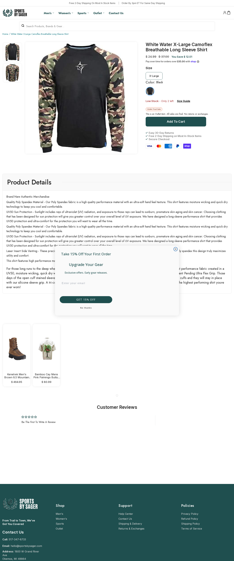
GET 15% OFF (86, 299)
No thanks (86, 308)
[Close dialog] (175, 249)
